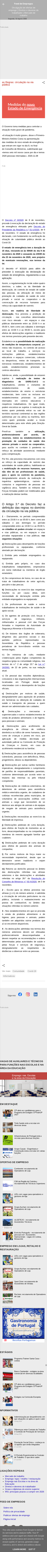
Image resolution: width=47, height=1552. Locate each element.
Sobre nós (8, 1507)
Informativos (9, 976)
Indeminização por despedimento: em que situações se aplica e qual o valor (29, 1418)
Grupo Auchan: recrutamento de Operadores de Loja (27, 1208)
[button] (43, 83)
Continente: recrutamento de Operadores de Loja (25, 1170)
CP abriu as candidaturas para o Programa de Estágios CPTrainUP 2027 (28, 1112)
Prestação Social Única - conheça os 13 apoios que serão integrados (29, 1443)
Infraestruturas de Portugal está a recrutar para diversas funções (27, 1137)
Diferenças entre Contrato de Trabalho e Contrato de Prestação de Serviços (29, 1431)
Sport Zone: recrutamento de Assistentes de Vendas (26, 1282)
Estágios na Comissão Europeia (27, 1397)
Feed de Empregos (23, 3)
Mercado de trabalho (14, 1476)
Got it (32, 1549)
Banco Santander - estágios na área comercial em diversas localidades (29, 1372)
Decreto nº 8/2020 (14, 220)
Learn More (19, 1549)
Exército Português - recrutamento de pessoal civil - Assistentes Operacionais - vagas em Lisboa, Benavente (29, 1236)
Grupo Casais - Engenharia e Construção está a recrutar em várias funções (29, 1151)
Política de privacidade (14, 1511)
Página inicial (9, 1519)
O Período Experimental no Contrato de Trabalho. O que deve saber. (29, 1456)
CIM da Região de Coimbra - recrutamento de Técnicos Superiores (29, 1182)
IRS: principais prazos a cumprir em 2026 (24, 1491)
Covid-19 (32, 971)
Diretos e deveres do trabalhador (20, 1486)
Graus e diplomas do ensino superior (22, 1489)
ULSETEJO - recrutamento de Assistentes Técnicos (26, 1221)
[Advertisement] (23, 51)
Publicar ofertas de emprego (16, 1515)
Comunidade (18, 971)
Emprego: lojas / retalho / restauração (22, 1479)
